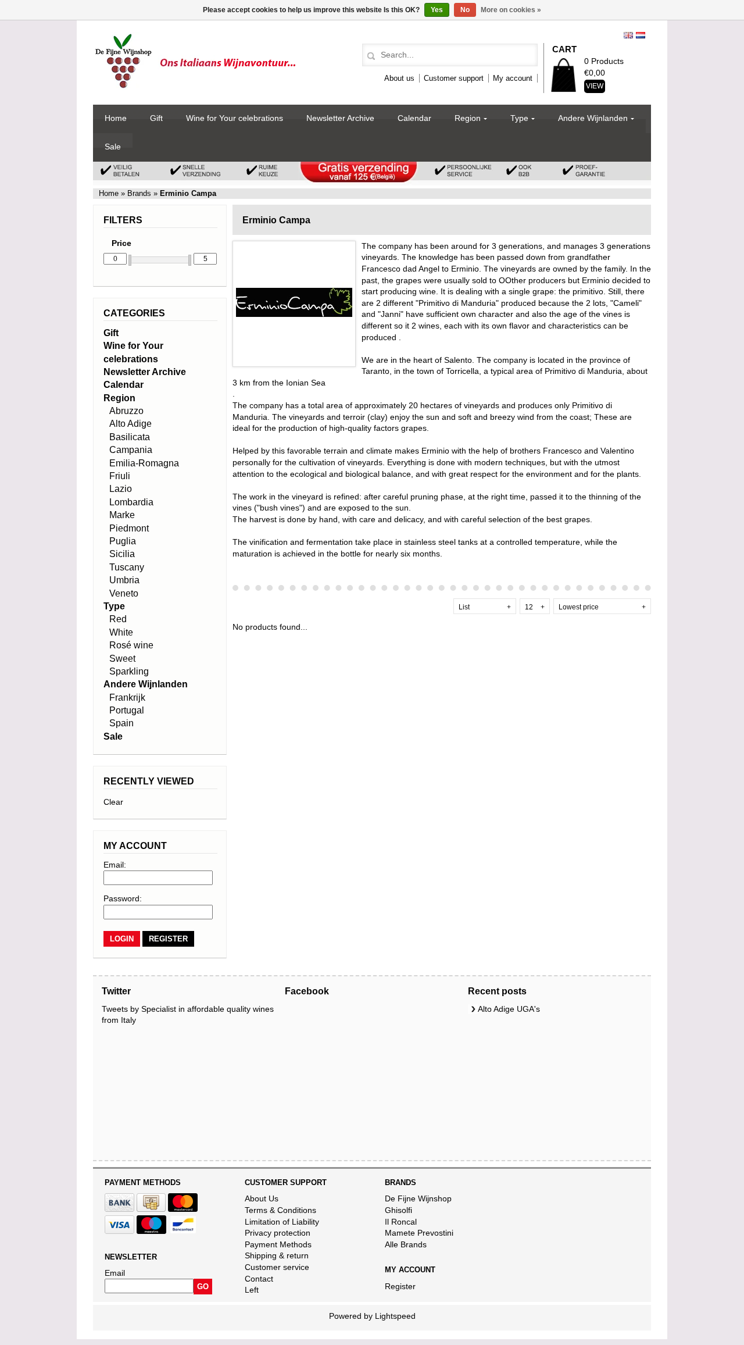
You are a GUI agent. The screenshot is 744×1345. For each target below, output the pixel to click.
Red (118, 619)
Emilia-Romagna (144, 463)
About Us (261, 1198)
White (121, 632)
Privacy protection (277, 1232)
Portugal (126, 710)
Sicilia (122, 554)
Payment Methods (278, 1244)
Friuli (119, 476)
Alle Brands (406, 1244)
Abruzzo (126, 411)
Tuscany (126, 567)
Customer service (277, 1267)
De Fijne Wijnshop (418, 1198)
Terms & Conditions (280, 1210)
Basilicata (129, 437)
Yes (437, 10)
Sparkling (129, 671)
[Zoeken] (369, 56)
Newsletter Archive (340, 118)
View (594, 86)
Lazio (120, 489)
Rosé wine (131, 645)
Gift (156, 118)
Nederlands (640, 35)
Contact (259, 1278)
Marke (122, 515)
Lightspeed (395, 1316)
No (465, 10)
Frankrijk (127, 697)
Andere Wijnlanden (593, 118)
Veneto (123, 593)
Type (519, 118)
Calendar (414, 118)
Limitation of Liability (282, 1221)
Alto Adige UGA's (509, 1009)
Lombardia (131, 502)
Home (116, 118)
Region (468, 118)
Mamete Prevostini (419, 1232)
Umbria (124, 580)
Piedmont (129, 528)
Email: (114, 864)
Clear (113, 802)
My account (512, 78)
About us (399, 78)
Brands (139, 193)
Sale (113, 146)
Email (115, 1273)
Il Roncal (401, 1221)
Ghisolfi (398, 1210)
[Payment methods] (119, 1209)
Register (400, 1286)
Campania (130, 450)
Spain (121, 723)
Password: (122, 898)
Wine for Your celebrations (234, 118)
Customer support (454, 78)
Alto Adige (130, 424)
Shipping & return (277, 1255)
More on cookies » (511, 10)
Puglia (122, 541)
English (628, 35)
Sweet (122, 658)
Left (252, 1289)
